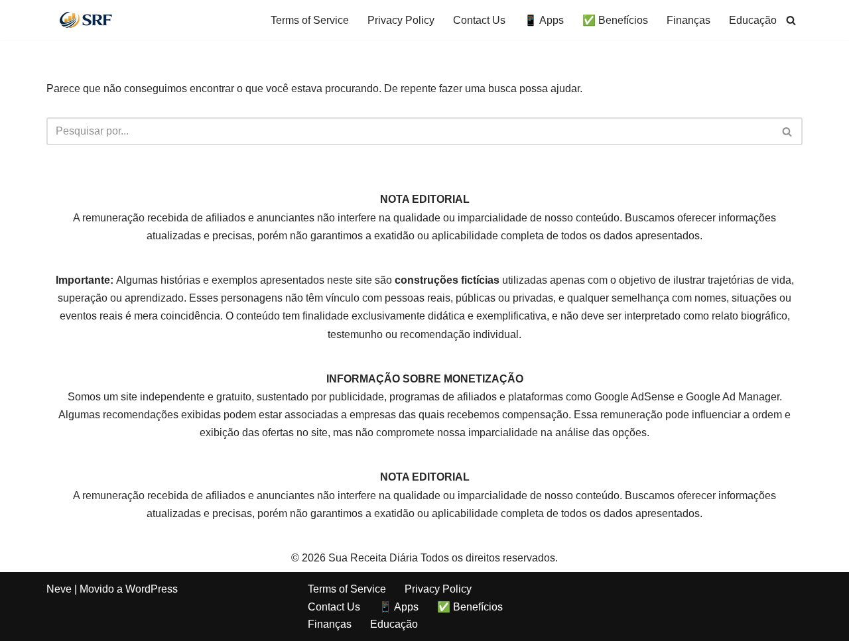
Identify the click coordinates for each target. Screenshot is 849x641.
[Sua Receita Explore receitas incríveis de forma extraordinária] (86, 20)
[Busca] (791, 20)
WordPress (151, 589)
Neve (59, 589)
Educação (753, 20)
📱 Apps (544, 20)
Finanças (688, 20)
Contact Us (479, 20)
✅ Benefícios (615, 20)
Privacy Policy (400, 20)
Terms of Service (310, 20)
